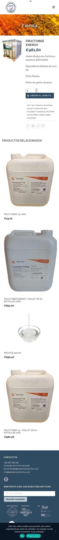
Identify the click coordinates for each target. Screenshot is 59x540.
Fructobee (31, 112)
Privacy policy (33, 536)
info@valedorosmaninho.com (17, 472)
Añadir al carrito (40, 96)
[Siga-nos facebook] (6, 479)
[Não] (55, 531)
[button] (17, 44)
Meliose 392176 (12, 353)
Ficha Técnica (33, 76)
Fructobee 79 (40, 112)
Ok (22, 536)
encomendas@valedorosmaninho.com (21, 469)
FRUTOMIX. (34, 115)
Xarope (41, 115)
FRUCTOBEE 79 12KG (15, 214)
